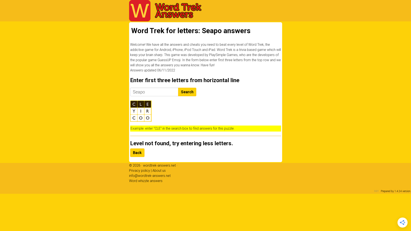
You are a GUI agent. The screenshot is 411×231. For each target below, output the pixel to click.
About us (159, 171)
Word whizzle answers (145, 181)
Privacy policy (139, 171)
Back (137, 152)
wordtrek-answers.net (159, 165)
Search (187, 92)
